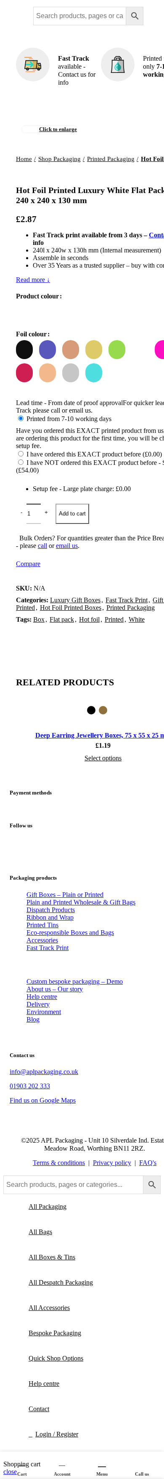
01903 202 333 (30, 1086)
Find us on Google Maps (43, 1100)
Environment (43, 1011)
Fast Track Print (47, 947)
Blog (33, 1019)
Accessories (42, 940)
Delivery (38, 1004)
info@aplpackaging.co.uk (44, 1071)
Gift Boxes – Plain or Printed (64, 894)
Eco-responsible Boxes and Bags (70, 932)
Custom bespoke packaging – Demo (74, 981)
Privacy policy (112, 1162)
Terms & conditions (59, 1162)
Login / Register (56, 1434)
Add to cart (72, 513)
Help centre (41, 996)
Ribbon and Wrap (50, 917)
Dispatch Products (50, 909)
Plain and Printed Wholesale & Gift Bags (80, 902)
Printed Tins (42, 925)
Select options (103, 758)
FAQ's (147, 1162)
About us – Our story (54, 989)
